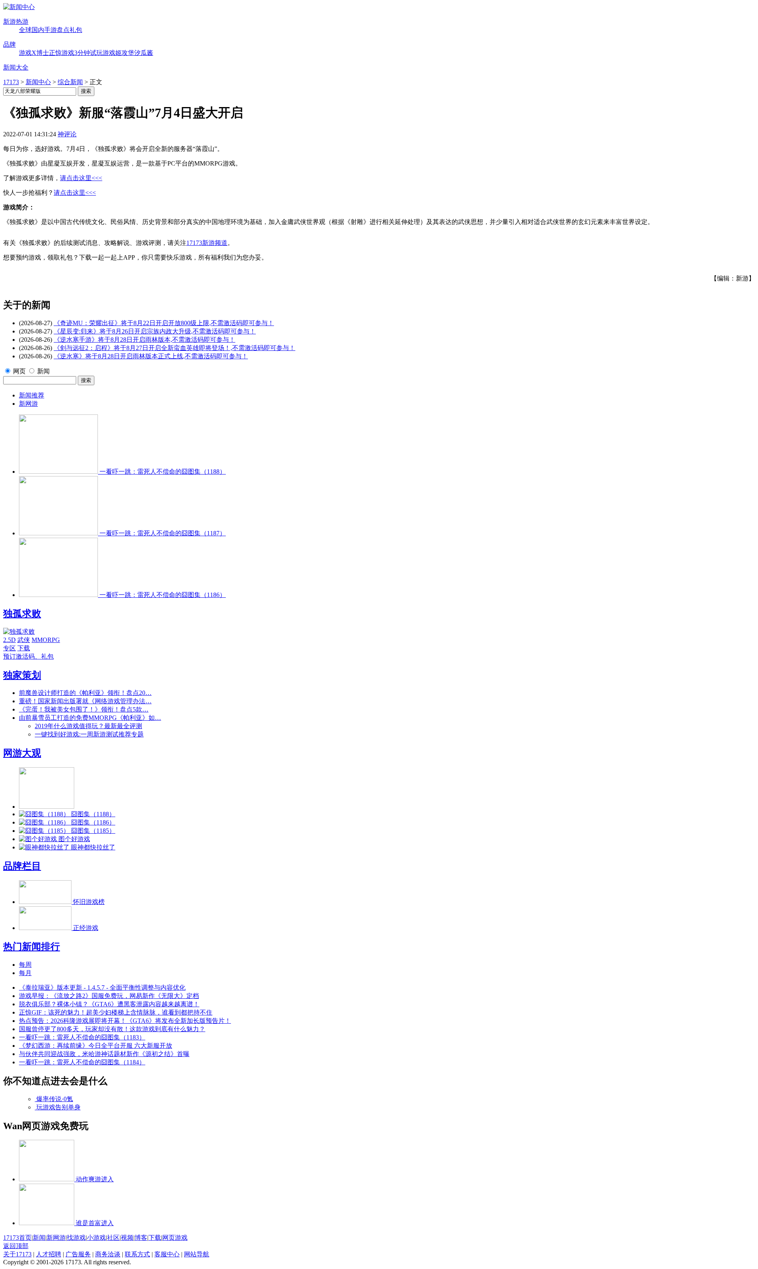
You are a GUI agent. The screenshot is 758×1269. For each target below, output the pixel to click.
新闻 (43, 371)
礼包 (75, 29)
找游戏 (76, 1237)
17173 (11, 82)
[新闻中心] (19, 7)
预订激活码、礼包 (28, 656)
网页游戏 (175, 1237)
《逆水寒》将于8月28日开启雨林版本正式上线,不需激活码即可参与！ (151, 356)
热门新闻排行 (31, 946)
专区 (9, 648)
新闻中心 (38, 82)
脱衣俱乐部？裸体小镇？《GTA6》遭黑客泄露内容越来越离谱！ (109, 1004)
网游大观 (22, 753)
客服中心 (167, 1254)
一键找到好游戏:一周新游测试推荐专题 (89, 734)
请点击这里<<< (81, 178)
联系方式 (137, 1254)
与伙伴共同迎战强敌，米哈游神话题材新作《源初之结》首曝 (104, 1054)
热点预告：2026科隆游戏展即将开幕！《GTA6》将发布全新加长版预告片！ (125, 1020)
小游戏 (96, 1237)
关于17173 (17, 1254)
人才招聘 (48, 1254)
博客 (141, 1237)
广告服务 (78, 1254)
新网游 (28, 403)
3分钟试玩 (88, 52)
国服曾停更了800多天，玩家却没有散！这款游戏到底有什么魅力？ (112, 1029)
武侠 (23, 639)
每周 (25, 964)
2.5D (9, 639)
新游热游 (15, 21)
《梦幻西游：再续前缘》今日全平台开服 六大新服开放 (95, 1045)
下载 (23, 648)
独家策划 (22, 675)
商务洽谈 (107, 1254)
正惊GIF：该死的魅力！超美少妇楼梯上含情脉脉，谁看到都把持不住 (115, 1012)
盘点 (63, 29)
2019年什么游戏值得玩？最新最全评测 (88, 726)
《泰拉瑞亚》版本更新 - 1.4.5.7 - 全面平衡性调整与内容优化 (102, 987)
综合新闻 (70, 82)
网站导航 (196, 1254)
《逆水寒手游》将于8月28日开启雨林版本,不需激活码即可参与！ (144, 339)
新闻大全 (15, 67)
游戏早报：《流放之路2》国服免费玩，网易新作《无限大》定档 (109, 995)
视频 (127, 1237)
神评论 (67, 134)
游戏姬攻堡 (118, 52)
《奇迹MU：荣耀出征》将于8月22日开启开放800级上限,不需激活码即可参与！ (164, 323)
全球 (25, 29)
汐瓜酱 (143, 52)
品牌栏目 (22, 866)
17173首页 (17, 1237)
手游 (50, 29)
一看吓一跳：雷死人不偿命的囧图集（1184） (82, 1062)
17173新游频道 (206, 242)
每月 (25, 973)
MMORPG (46, 639)
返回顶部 (15, 1246)
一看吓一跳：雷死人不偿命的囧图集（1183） (82, 1037)
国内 (38, 29)
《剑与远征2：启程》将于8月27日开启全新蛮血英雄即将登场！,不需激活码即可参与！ (174, 348)
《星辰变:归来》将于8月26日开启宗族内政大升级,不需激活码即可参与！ (155, 331)
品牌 (9, 44)
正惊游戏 (61, 52)
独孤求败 (22, 613)
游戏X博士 (34, 52)
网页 (19, 371)
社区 (113, 1237)
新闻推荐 (31, 395)
